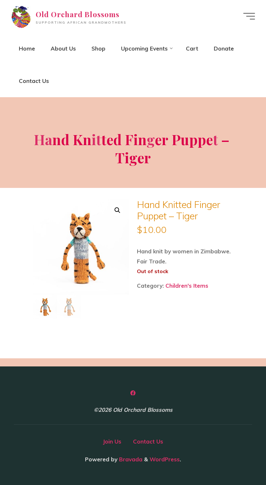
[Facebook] (133, 393)
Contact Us (148, 441)
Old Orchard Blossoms (77, 14)
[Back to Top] (240, 459)
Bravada (129, 459)
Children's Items (186, 285)
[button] (118, 210)
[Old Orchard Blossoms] (21, 16)
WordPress (165, 459)
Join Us (112, 441)
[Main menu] (249, 16)
